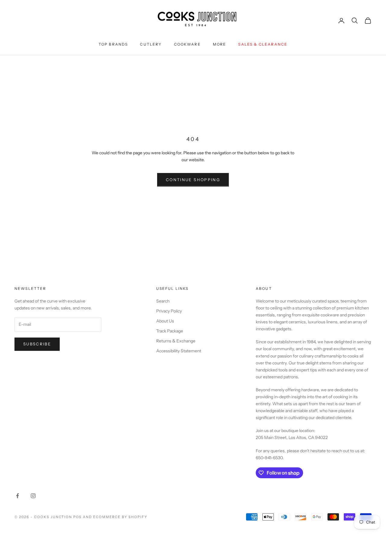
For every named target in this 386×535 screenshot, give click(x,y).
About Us (165, 321)
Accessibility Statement (178, 351)
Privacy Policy (169, 311)
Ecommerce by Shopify (120, 517)
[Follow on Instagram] (33, 496)
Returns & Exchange (175, 341)
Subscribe (37, 343)
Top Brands (113, 44)
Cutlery (151, 44)
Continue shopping (193, 179)
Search (162, 301)
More (219, 44)
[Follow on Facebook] (17, 496)
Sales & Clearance (262, 44)
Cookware (187, 44)
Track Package (169, 331)
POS (77, 517)
